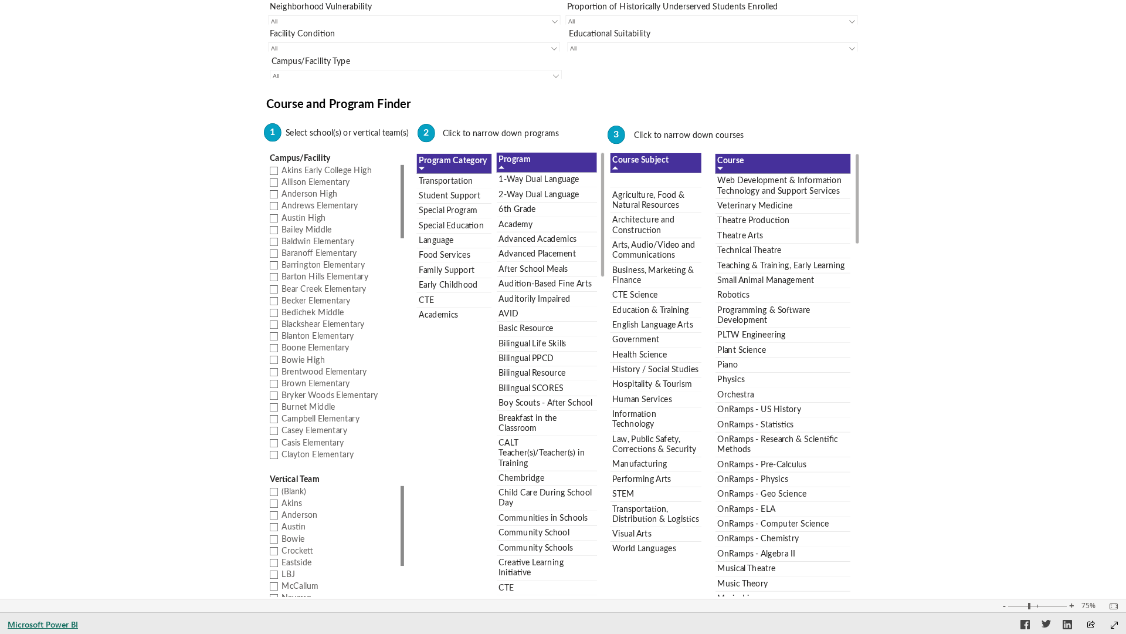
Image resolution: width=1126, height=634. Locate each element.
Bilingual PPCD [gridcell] (525, 359)
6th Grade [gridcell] (516, 209)
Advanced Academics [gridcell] (537, 239)
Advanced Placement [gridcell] (536, 254)
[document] (563, 107)
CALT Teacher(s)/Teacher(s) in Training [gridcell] (541, 453)
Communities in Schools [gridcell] (543, 518)
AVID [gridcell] (508, 314)
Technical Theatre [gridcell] (749, 251)
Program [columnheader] (514, 160)
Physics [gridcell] (730, 380)
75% (1088, 606)
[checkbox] (335, 170)
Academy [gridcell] (515, 224)
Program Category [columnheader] (453, 161)
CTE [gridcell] (506, 588)
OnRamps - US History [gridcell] (759, 410)
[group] (414, 12)
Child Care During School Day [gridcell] (544, 498)
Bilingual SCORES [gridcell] (530, 389)
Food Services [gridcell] (444, 255)
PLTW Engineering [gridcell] (751, 335)
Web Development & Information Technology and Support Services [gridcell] (779, 186)
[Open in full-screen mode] (1114, 625)
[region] (563, 299)
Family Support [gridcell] (446, 271)
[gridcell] (655, 180)
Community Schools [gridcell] (535, 548)
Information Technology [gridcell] (634, 419)
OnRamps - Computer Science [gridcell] (773, 524)
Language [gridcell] (436, 241)
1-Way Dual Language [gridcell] (538, 180)
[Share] (1091, 625)
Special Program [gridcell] (448, 211)
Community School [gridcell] (533, 533)
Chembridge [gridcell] (521, 478)
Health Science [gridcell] (639, 354)
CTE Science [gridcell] (635, 295)
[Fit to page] (1110, 606)
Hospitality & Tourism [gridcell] (652, 384)
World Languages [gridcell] (644, 549)
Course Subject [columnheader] (640, 160)
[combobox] (414, 21)
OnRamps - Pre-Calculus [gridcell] (761, 464)
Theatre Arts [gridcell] (740, 236)
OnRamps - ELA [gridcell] (746, 509)
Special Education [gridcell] (451, 225)
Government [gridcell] (635, 340)
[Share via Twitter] (1046, 626)
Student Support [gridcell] (449, 196)
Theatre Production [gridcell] (753, 221)
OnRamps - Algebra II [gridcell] (756, 554)
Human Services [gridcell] (642, 400)
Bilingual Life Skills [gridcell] (532, 344)
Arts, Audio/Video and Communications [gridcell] (653, 250)
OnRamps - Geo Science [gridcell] (761, 494)
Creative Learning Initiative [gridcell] (531, 568)
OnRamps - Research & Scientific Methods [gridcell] (777, 445)
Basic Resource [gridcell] (525, 329)
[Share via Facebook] (1025, 626)
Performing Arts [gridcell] (641, 480)
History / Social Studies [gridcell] (655, 370)
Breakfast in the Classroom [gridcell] (527, 423)
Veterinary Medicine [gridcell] (754, 206)
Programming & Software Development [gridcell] (763, 315)
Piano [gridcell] (727, 365)
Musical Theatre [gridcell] (746, 569)
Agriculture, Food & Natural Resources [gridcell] (648, 200)
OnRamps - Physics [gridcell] (752, 480)
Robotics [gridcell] (733, 295)
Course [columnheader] (730, 161)
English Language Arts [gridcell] (652, 325)
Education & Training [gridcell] (650, 310)
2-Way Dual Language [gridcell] (538, 195)
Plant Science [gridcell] (741, 350)
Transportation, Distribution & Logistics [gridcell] (655, 514)
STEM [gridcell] (623, 494)
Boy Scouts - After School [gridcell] (545, 403)
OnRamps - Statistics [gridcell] (755, 424)
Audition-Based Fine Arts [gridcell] (544, 284)
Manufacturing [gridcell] (639, 464)
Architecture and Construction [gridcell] (643, 225)
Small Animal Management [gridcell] (765, 280)
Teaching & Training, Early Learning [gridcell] (780, 265)
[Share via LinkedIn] (1067, 626)
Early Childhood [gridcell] (448, 285)
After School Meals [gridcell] (533, 269)
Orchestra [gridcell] (735, 395)
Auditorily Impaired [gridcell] (534, 299)
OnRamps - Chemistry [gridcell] (758, 539)
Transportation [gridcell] (446, 181)
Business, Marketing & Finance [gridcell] (653, 275)
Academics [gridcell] (438, 315)
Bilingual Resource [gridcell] (531, 373)
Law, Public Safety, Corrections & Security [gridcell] (654, 445)
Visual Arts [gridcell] (631, 534)
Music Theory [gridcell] (742, 584)
